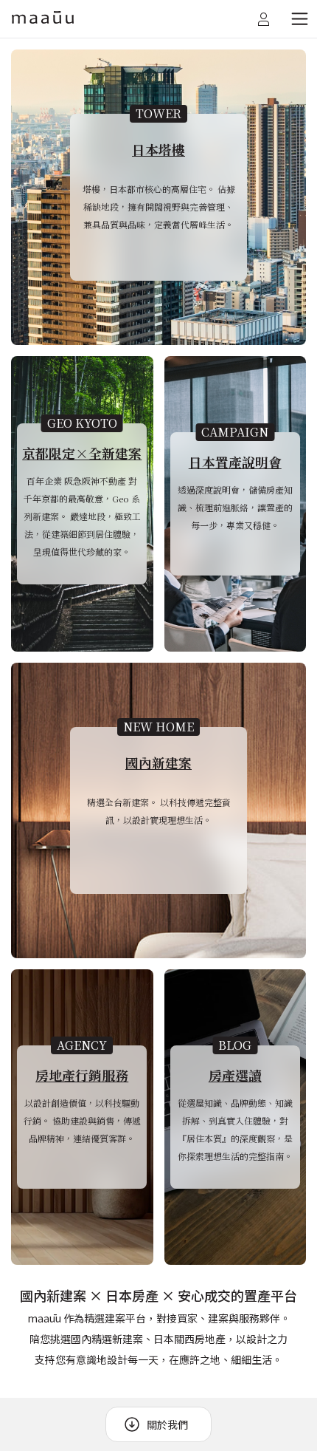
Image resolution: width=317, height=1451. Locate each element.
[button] (299, 19)
